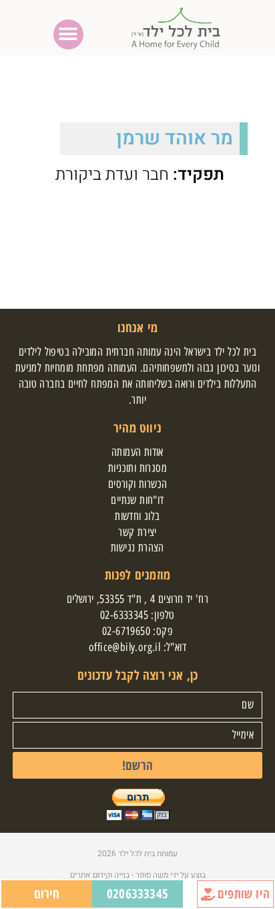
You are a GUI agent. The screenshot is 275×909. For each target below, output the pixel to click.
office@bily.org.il (124, 647)
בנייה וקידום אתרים (99, 875)
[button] (68, 34)
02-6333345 (124, 615)
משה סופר (150, 875)
